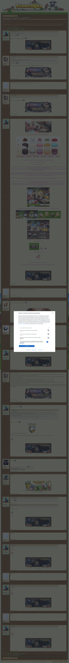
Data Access (34, 349)
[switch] (47, 330)
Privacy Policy (40, 349)
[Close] (53, 313)
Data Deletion (28, 349)
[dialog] (34, 331)
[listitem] (34, 328)
